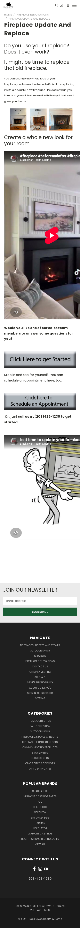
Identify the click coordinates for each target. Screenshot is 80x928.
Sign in (32, 693)
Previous (6, 924)
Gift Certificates (40, 768)
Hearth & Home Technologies (40, 839)
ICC (40, 801)
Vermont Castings (40, 833)
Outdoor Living (40, 650)
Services (40, 656)
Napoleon (40, 812)
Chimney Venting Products (40, 747)
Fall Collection (40, 726)
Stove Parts (40, 752)
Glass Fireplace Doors (40, 763)
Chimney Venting (40, 672)
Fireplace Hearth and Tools (40, 742)
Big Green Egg (40, 817)
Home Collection (40, 721)
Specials (40, 677)
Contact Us (40, 666)
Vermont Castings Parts (40, 796)
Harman (40, 823)
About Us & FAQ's (40, 687)
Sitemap (40, 698)
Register (47, 693)
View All (40, 844)
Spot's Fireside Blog (40, 682)
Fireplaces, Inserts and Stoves (40, 645)
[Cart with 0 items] (68, 5)
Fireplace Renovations (40, 661)
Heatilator (40, 828)
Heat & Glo (40, 807)
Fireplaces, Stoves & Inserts (40, 736)
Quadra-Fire (40, 791)
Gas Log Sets (40, 758)
